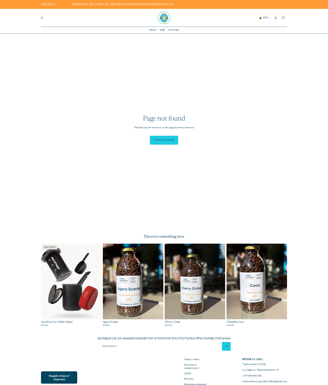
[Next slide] (96, 281)
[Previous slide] (46, 281)
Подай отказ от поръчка (59, 377)
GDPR (187, 374)
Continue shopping (164, 140)
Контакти (189, 379)
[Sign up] (226, 346)
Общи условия (191, 359)
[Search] (42, 18)
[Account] (275, 18)
